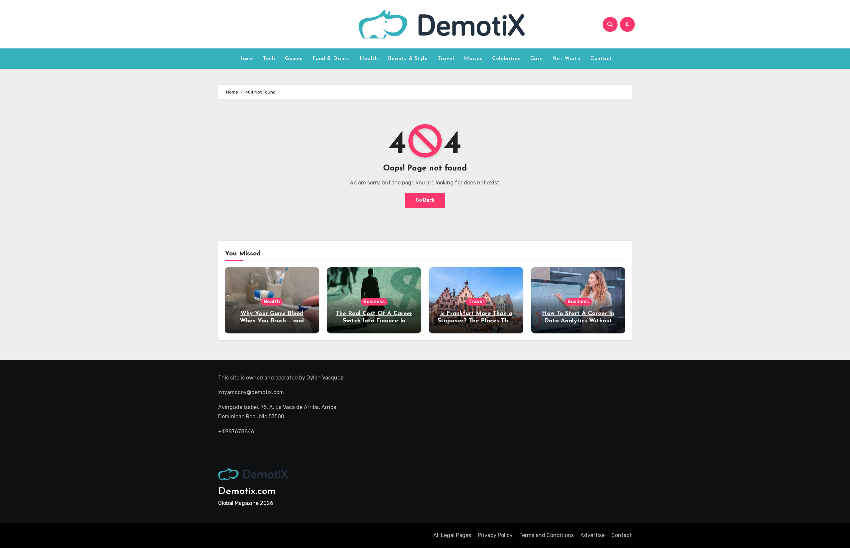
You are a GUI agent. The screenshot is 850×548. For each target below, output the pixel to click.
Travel (446, 58)
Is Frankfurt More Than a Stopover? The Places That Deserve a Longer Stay (476, 321)
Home (245, 58)
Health (369, 58)
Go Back (425, 200)
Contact (601, 58)
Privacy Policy (495, 535)
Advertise (592, 535)
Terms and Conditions (546, 535)
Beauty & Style (408, 58)
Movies (473, 58)
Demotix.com (247, 491)
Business (374, 302)
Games (293, 58)
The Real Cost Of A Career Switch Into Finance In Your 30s (374, 321)
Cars (536, 58)
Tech (269, 58)
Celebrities (506, 58)
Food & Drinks (331, 58)
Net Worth (566, 58)
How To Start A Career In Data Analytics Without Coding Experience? (578, 321)
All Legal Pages (452, 535)
